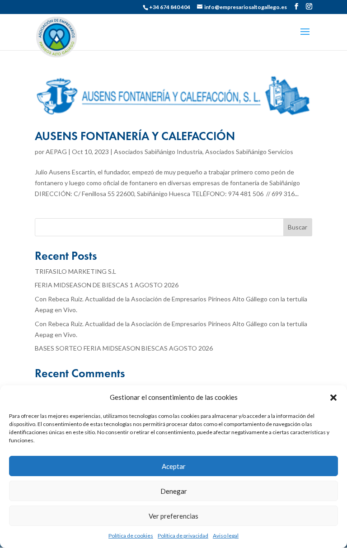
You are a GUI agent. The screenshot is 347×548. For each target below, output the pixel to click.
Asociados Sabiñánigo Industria (158, 151)
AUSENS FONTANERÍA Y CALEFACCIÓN (135, 136)
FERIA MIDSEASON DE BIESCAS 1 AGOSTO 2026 (106, 285)
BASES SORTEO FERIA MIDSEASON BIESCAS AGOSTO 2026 (124, 348)
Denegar (173, 491)
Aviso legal (226, 535)
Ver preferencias (173, 516)
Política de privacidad (183, 535)
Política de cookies (130, 535)
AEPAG (56, 151)
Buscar (297, 227)
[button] (333, 397)
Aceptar (174, 466)
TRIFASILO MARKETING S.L (75, 271)
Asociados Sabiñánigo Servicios (249, 151)
